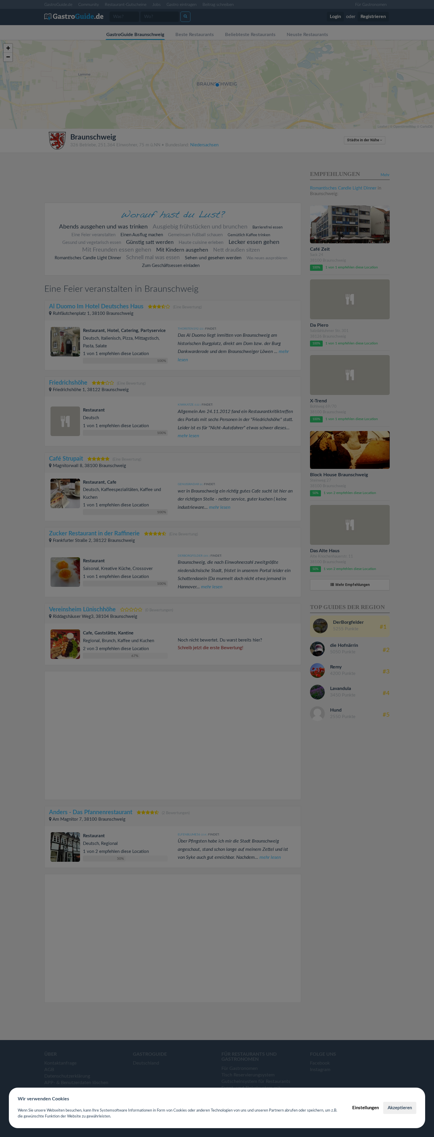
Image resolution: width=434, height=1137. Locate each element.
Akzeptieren (400, 1108)
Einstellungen (365, 1108)
